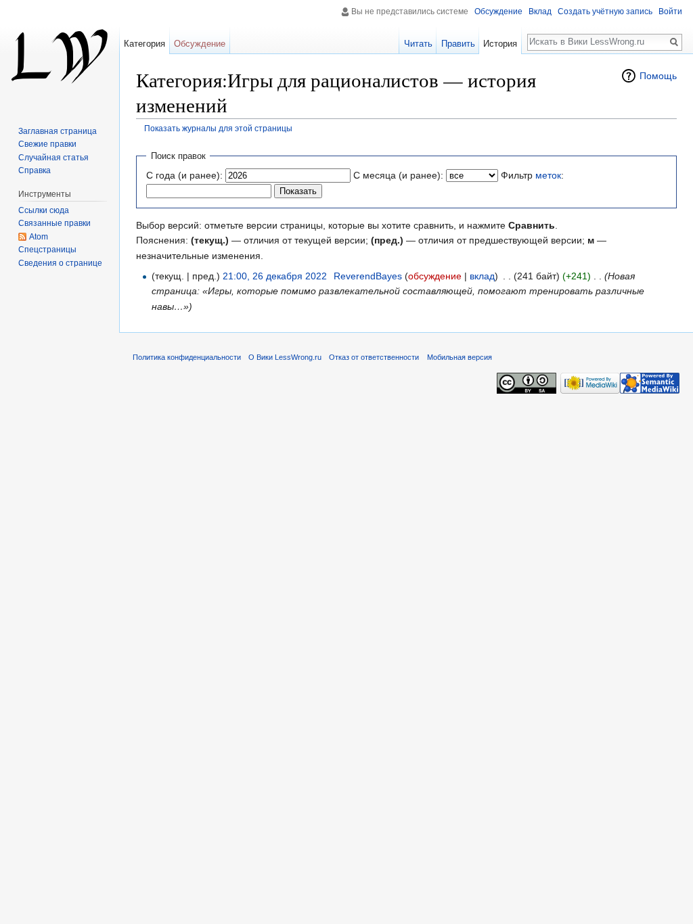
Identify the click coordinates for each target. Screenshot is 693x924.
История (500, 44)
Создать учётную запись (605, 11)
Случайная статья (53, 157)
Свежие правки (47, 144)
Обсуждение (498, 11)
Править (458, 44)
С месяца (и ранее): (398, 175)
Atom (38, 236)
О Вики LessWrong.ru (284, 357)
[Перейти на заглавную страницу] (59, 54)
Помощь (658, 75)
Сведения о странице (60, 263)
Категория (144, 44)
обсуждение (435, 276)
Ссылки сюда (43, 210)
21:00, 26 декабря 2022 (275, 276)
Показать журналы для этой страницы (218, 128)
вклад (482, 276)
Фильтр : (532, 175)
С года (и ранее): (184, 175)
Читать (418, 44)
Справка (34, 170)
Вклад (540, 11)
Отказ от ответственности (374, 357)
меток (548, 175)
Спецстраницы (47, 249)
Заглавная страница (57, 131)
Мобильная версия (459, 357)
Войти (670, 11)
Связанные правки (54, 223)
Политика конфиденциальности (187, 357)
